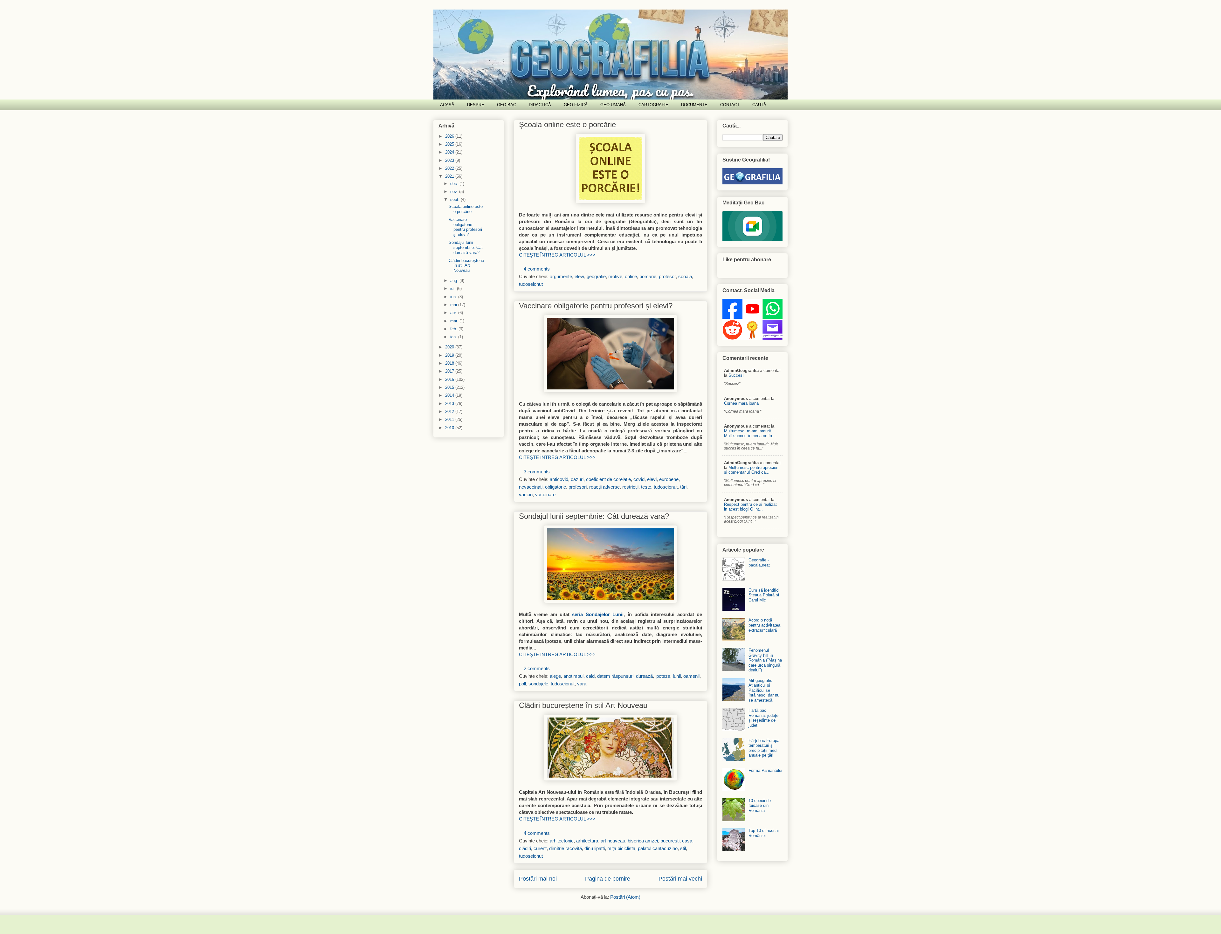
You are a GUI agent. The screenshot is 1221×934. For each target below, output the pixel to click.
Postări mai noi (538, 879)
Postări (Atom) (625, 897)
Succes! (736, 375)
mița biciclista (621, 848)
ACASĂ (447, 104)
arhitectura (587, 840)
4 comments (537, 268)
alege (555, 676)
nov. (454, 191)
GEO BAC (506, 104)
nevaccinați (530, 487)
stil (683, 848)
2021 (450, 176)
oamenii (691, 676)
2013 (450, 403)
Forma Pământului (765, 770)
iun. (454, 296)
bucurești (669, 840)
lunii (677, 676)
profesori (578, 487)
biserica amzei (643, 840)
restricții (630, 487)
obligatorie (555, 487)
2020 (450, 347)
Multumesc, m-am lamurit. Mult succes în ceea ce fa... (750, 433)
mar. (454, 321)
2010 (450, 427)
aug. (454, 280)
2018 (450, 363)
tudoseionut (531, 284)
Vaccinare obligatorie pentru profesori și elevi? (596, 305)
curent (540, 848)
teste (646, 487)
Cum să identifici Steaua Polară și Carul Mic (763, 595)
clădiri (525, 848)
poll (522, 683)
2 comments (537, 668)
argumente (561, 276)
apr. (454, 312)
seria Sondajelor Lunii (598, 614)
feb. (454, 328)
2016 (450, 379)
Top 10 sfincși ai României (763, 833)
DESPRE (475, 104)
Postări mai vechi (680, 879)
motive (615, 276)
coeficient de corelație (608, 479)
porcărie (647, 276)
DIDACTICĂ (540, 104)
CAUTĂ (759, 104)
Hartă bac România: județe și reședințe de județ (763, 718)
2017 (450, 371)
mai (454, 304)
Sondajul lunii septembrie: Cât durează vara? (594, 516)
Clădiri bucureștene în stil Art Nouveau (583, 705)
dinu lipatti (594, 848)
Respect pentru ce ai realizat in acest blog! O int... (750, 507)
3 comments (537, 471)
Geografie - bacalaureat (759, 562)
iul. (453, 288)
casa (687, 840)
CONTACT (730, 104)
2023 (450, 160)
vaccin (526, 494)
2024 (450, 152)
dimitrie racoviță (565, 848)
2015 (450, 387)
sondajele (538, 683)
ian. (454, 336)
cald (590, 676)
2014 (450, 395)
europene (669, 479)
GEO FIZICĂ (576, 104)
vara (581, 683)
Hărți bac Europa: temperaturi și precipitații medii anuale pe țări (764, 748)
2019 (450, 355)
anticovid (559, 479)
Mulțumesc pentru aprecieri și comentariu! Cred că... (751, 470)
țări (683, 487)
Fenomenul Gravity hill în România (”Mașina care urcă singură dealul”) (765, 660)
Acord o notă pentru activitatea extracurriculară (764, 625)
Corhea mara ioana (741, 403)
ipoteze (662, 676)
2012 (450, 411)
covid (639, 479)
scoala (685, 276)
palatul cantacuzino (658, 848)
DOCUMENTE (694, 104)
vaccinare (545, 494)
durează (644, 676)
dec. (454, 183)
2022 (450, 168)
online (631, 276)
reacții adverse (604, 487)
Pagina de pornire (607, 879)
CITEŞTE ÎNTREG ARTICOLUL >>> (557, 255)
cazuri (577, 479)
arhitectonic (562, 840)
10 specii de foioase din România (759, 805)
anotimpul (573, 676)
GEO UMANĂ (613, 104)
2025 (450, 144)
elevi (579, 276)
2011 (450, 419)
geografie (596, 276)
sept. (455, 199)
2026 (450, 136)
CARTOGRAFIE (653, 104)
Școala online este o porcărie (567, 124)
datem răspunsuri (615, 676)
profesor (667, 276)
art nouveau (613, 840)
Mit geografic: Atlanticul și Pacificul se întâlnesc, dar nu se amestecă (763, 690)
